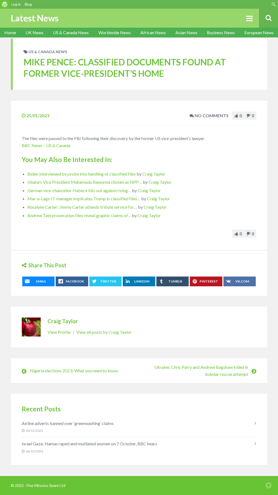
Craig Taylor (153, 173)
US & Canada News (71, 32)
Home (10, 32)
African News (153, 32)
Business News (221, 32)
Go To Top (268, 485)
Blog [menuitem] (28, 4)
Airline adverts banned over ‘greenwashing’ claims (68, 423)
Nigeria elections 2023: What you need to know (74, 370)
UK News (34, 32)
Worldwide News (114, 32)
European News (259, 32)
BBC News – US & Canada (46, 145)
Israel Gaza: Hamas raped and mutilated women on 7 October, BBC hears (89, 443)
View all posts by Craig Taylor (104, 332)
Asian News (186, 32)
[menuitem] (5, 4)
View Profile (59, 332)
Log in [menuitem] (16, 4)
